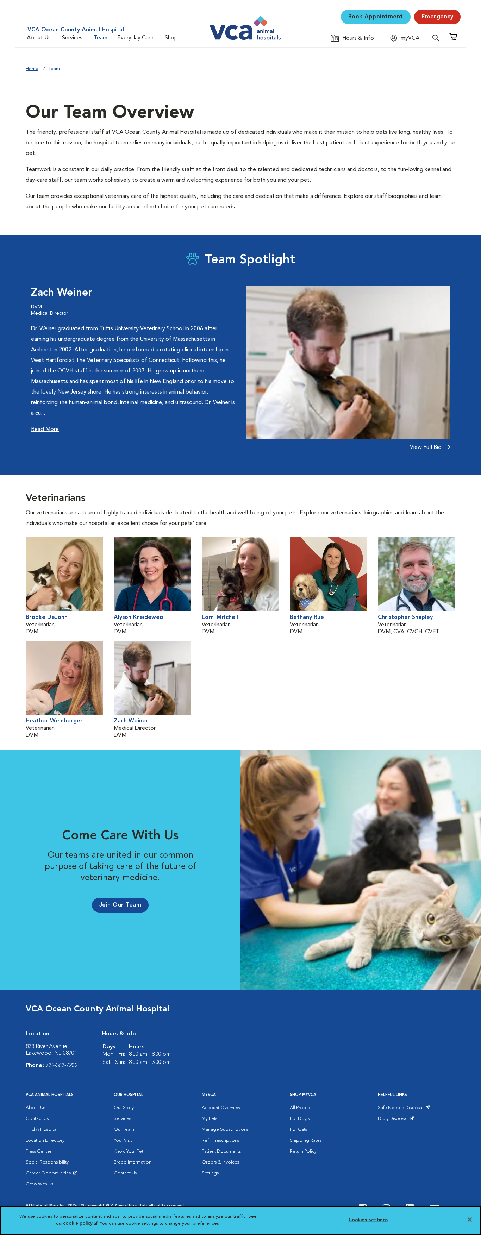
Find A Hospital (41, 1129)
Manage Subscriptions (225, 1129)
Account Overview (221, 1107)
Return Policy (303, 1151)
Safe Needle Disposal (401, 1109)
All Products (302, 1107)
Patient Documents (221, 1151)
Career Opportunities (49, 1175)
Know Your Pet (128, 1151)
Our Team (124, 1129)
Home (32, 69)
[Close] (469, 1219)
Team (100, 38)
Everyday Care (135, 38)
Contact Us (37, 1118)
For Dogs (300, 1118)
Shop (171, 38)
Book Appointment (375, 17)
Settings (210, 1173)
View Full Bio (426, 447)
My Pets (209, 1118)
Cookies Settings (368, 1220)
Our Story (124, 1107)
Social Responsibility (47, 1162)
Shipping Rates (305, 1140)
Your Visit (123, 1140)
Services (72, 38)
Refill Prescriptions (220, 1140)
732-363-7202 (61, 1065)
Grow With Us (39, 1184)
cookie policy (80, 1223)
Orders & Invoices (220, 1162)
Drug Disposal (395, 1120)
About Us (39, 38)
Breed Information (132, 1162)
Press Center (38, 1151)
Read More (45, 429)
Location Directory (45, 1140)
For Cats (298, 1129)
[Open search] (438, 38)
